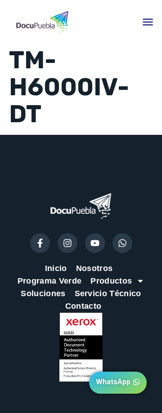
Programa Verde (49, 280)
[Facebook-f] (40, 243)
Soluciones (43, 293)
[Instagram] (67, 243)
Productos (111, 280)
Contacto (83, 306)
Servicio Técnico (108, 293)
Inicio (56, 268)
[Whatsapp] (122, 243)
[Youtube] (95, 243)
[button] (148, 21)
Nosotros (94, 268)
